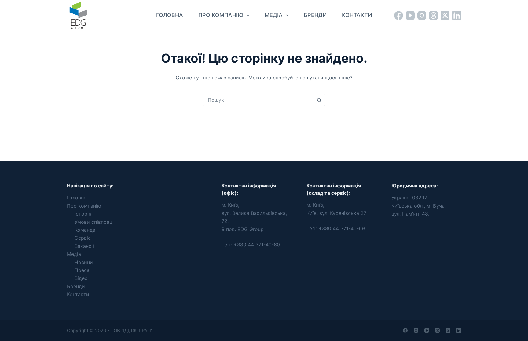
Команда (85, 230)
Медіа (274, 15)
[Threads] (433, 15)
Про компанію (220, 15)
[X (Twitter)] (445, 15)
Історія (83, 214)
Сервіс (83, 238)
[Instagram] (421, 15)
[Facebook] (398, 15)
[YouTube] (410, 15)
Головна (169, 15)
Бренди (315, 15)
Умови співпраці (94, 222)
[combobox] (258, 100)
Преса (82, 270)
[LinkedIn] (456, 15)
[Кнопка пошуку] (319, 100)
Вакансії (84, 246)
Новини (84, 262)
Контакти (357, 15)
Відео (81, 278)
